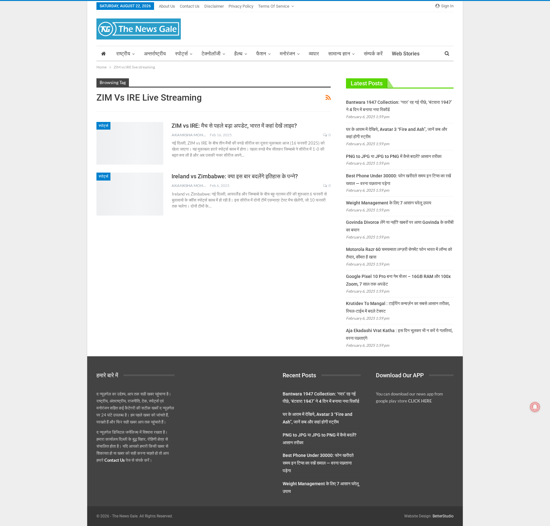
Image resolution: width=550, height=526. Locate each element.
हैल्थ (238, 54)
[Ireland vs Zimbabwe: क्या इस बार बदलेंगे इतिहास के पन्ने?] (129, 194)
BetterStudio (443, 516)
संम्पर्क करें (373, 54)
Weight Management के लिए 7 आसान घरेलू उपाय (388, 202)
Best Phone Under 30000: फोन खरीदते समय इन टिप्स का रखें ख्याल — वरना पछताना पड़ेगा (318, 463)
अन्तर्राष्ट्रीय (155, 54)
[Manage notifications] (535, 407)
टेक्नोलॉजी (211, 54)
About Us (167, 6)
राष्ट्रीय (123, 54)
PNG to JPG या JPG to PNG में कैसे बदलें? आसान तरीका (393, 156)
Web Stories (406, 54)
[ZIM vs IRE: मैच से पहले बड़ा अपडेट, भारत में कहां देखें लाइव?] (129, 143)
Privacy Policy (241, 6)
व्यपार (314, 54)
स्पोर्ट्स (181, 54)
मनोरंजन (287, 54)
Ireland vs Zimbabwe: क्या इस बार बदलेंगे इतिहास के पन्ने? (235, 176)
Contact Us (190, 6)
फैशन (261, 54)
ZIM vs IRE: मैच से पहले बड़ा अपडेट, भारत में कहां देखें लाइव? (234, 125)
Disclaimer (214, 6)
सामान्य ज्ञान (339, 54)
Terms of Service (273, 6)
